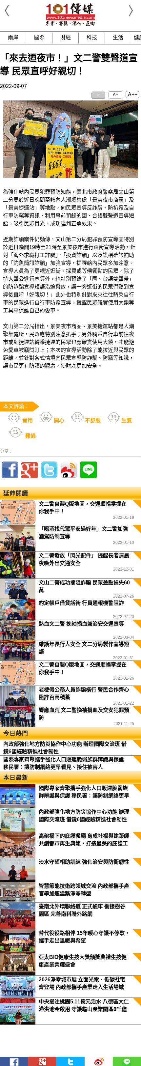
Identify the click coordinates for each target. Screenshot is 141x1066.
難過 (30, 436)
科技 (92, 37)
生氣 (126, 420)
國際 (39, 37)
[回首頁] (70, 24)
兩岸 (13, 37)
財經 (65, 37)
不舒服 (92, 420)
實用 (27, 420)
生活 (118, 37)
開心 (58, 420)
